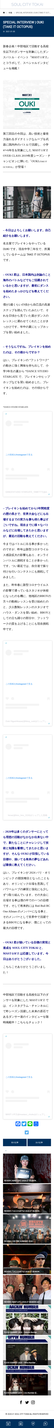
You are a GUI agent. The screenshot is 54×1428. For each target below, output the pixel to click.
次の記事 (39, 1142)
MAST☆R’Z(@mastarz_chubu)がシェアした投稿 (29, 1114)
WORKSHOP (20, 1423)
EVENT (8, 1423)
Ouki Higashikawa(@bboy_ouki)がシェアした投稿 (29, 721)
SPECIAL (33, 1423)
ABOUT (45, 1423)
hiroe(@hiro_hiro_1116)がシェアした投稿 (27, 815)
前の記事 (14, 1142)
